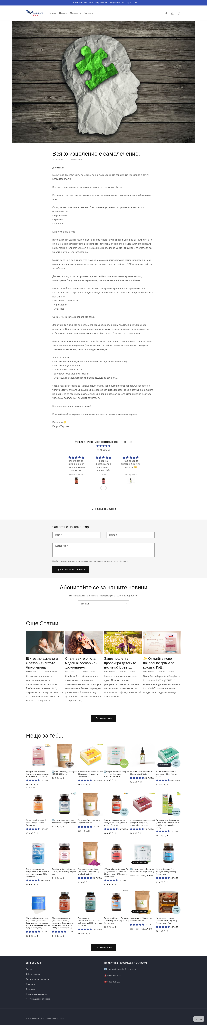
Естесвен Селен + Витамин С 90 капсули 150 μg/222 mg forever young (116, 920)
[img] (103, 446)
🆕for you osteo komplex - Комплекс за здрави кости (64, 821)
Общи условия (33, 974)
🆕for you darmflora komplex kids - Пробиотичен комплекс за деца (116, 774)
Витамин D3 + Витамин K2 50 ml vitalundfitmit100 (141, 773)
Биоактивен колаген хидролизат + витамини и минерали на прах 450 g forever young (37, 873)
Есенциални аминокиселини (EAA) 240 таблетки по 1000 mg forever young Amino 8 (90, 922)
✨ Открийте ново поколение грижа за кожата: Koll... (159, 662)
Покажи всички (103, 718)
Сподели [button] (59, 167)
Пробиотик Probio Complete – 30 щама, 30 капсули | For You (64, 871)
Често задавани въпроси (38, 999)
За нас (29, 969)
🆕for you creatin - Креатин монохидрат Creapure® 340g (142, 870)
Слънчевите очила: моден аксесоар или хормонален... (81, 662)
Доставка (30, 989)
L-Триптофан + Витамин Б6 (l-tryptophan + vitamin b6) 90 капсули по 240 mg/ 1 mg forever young (116, 873)
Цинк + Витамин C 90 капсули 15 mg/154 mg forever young (166, 871)
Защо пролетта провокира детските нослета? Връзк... (120, 662)
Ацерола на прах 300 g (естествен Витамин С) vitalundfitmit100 (88, 871)
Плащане (30, 984)
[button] (75, 13)
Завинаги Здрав (38, 1019)
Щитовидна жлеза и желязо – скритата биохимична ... (42, 662)
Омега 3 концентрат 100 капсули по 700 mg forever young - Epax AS (115, 822)
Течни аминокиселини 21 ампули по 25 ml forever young (167, 774)
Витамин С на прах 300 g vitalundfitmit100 (89, 821)
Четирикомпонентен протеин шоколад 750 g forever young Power (166, 920)
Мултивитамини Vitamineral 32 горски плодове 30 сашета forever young (142, 822)
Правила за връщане (36, 994)
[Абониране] (126, 604)
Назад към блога (105, 508)
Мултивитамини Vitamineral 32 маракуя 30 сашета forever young (90, 774)
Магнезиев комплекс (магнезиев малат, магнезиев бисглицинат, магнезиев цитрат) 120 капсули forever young (63, 923)
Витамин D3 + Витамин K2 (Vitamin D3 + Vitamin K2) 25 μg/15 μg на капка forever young (168, 824)
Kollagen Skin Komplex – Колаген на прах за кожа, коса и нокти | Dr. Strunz (37, 774)
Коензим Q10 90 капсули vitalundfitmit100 (141, 919)
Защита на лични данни (38, 979)
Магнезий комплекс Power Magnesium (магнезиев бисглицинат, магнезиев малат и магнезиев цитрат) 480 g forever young (38, 923)
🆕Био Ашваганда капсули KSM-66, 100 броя (64, 773)
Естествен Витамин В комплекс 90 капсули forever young (36, 822)
